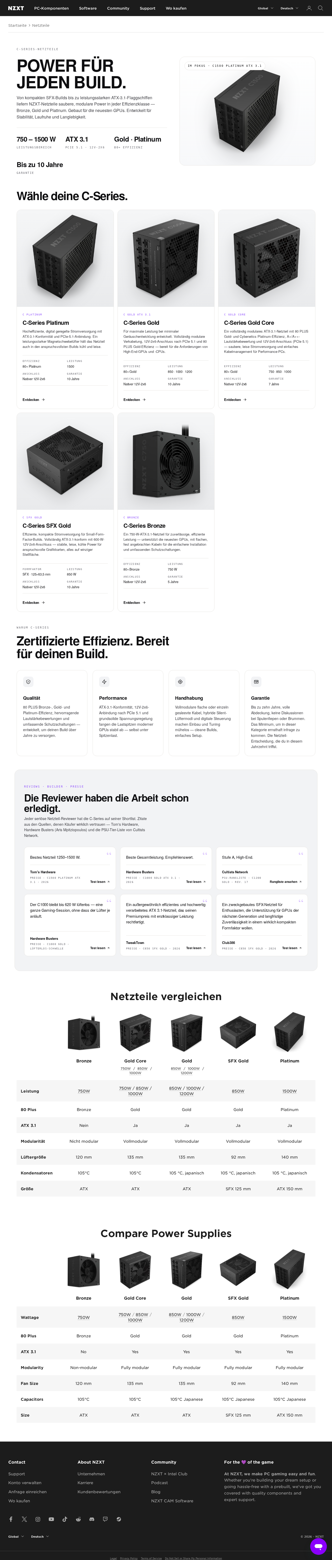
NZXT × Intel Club (169, 1473)
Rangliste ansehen (283, 881)
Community (118, 8)
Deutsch (287, 8)
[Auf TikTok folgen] (64, 1519)
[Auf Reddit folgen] (78, 1519)
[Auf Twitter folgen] (24, 1519)
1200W (186, 1073)
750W (126, 1068)
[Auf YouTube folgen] (51, 1519)
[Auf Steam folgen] (118, 1519)
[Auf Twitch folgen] (105, 1519)
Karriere (85, 1482)
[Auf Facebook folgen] (10, 1519)
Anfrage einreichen (27, 1491)
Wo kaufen (176, 8)
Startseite (17, 25)
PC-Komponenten (51, 8)
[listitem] (65, 309)
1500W (289, 1090)
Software (88, 8)
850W (142, 1068)
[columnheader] (83, 1277)
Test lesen (97, 881)
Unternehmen (91, 1473)
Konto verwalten (25, 1482)
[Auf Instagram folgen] (37, 1519)
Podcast (159, 1482)
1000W (135, 1073)
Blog (156, 1491)
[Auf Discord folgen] (91, 1519)
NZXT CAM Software (172, 1500)
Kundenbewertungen (99, 1491)
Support (147, 8)
